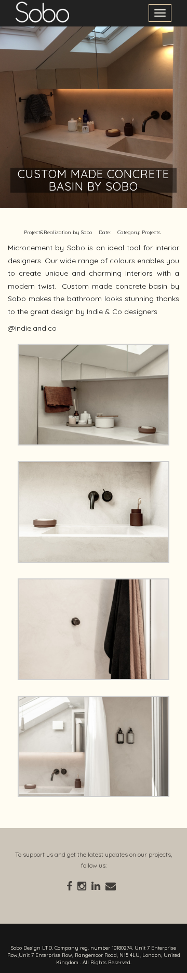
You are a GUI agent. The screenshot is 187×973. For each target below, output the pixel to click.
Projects (151, 232)
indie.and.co (36, 328)
